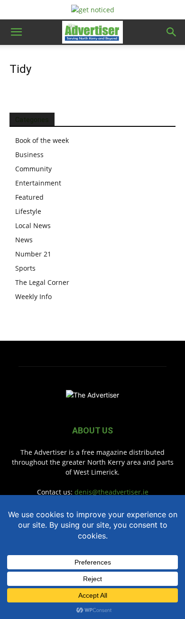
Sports (25, 268)
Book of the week (42, 140)
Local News (33, 225)
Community (33, 168)
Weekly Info (33, 296)
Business (29, 154)
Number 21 (33, 253)
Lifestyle (28, 211)
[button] (16, 32)
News (24, 239)
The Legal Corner (42, 282)
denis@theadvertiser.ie (111, 491)
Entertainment (38, 182)
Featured (29, 197)
